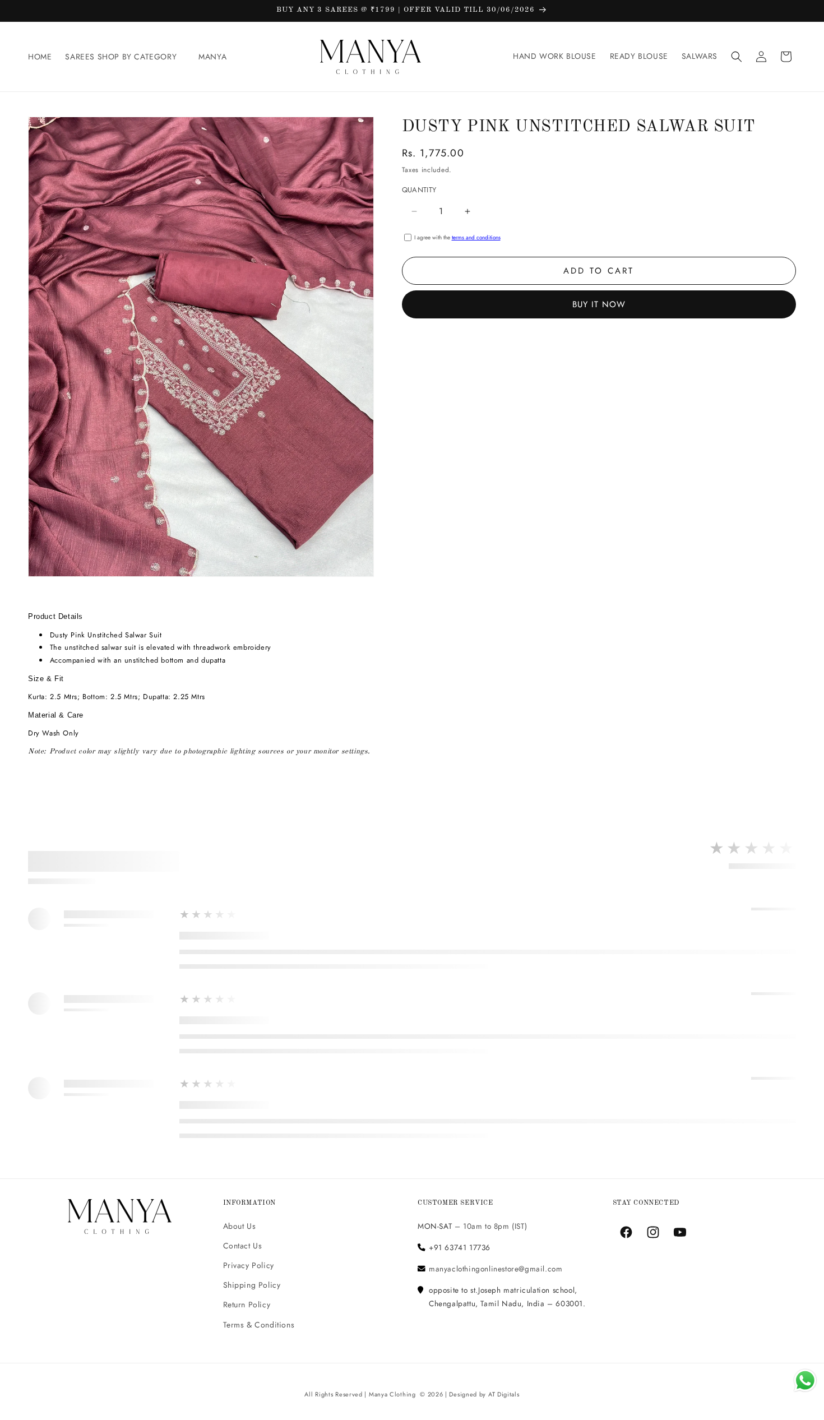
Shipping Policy (252, 1285)
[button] (125, 56)
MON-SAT (435, 1225)
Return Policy (247, 1304)
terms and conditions (476, 237)
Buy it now (599, 304)
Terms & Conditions (259, 1324)
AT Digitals (504, 1394)
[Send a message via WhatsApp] (805, 1380)
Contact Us (242, 1245)
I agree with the (457, 237)
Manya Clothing (392, 1394)
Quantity (419, 189)
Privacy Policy (248, 1265)
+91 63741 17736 (459, 1247)
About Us (239, 1225)
